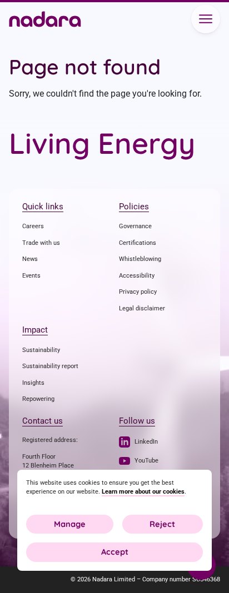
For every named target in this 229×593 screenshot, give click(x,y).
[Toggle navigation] (205, 18)
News (30, 259)
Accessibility (137, 275)
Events (31, 275)
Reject (162, 524)
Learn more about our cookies (143, 491)
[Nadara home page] (45, 20)
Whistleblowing (140, 259)
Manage (70, 524)
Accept (114, 551)
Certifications (137, 243)
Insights (33, 382)
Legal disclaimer (142, 308)
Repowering (38, 399)
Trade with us (41, 243)
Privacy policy (138, 291)
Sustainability (41, 350)
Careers (33, 226)
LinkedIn (146, 441)
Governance (135, 226)
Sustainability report (50, 366)
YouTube (146, 460)
